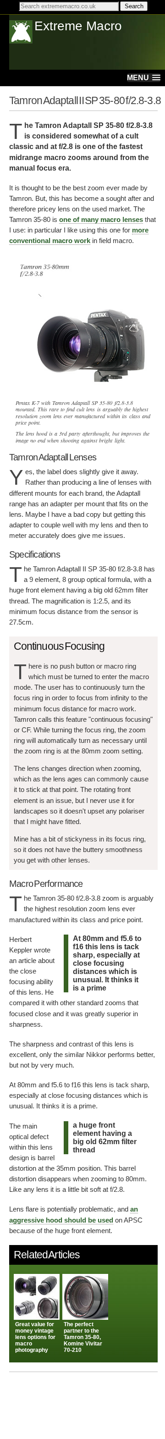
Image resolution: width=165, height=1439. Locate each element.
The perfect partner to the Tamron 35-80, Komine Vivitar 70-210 (83, 1337)
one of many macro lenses (101, 219)
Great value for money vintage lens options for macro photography (35, 1337)
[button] (143, 77)
